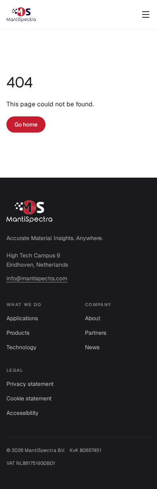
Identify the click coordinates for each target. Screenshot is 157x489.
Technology (21, 347)
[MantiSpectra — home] (21, 14)
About (92, 318)
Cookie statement (29, 398)
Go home (25, 124)
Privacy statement (30, 383)
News (92, 347)
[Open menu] (146, 14)
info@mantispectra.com (36, 278)
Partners (95, 332)
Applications (22, 318)
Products (17, 332)
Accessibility (22, 412)
